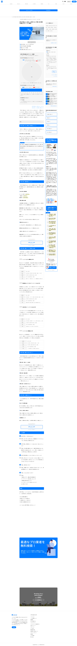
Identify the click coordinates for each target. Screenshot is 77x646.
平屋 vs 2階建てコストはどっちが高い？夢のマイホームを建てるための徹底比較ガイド (53, 101)
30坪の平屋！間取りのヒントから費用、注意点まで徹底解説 (53, 96)
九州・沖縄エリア (49, 132)
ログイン (69, 1)
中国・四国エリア (49, 128)
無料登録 (74, 1)
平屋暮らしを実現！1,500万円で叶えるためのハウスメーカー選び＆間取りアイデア (53, 104)
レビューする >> (55, 76)
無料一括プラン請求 (31, 243)
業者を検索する (48, 10)
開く (42, 121)
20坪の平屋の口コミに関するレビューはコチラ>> (38, 106)
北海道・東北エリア (50, 114)
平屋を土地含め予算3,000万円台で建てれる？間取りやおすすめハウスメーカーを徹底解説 (53, 94)
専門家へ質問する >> (55, 86)
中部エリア (48, 121)
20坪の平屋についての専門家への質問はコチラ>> (38, 107)
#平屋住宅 (47, 25)
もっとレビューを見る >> (54, 74)
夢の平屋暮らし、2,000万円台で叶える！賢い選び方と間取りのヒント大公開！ (53, 99)
